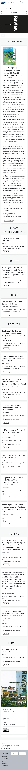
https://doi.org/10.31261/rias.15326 (12, 561)
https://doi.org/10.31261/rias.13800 (12, 444)
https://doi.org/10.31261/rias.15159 (12, 248)
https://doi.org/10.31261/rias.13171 (12, 368)
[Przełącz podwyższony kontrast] (10, 8)
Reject (14, 753)
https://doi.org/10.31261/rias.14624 (12, 494)
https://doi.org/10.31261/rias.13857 (12, 394)
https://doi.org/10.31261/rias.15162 (12, 661)
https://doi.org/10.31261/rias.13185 (12, 466)
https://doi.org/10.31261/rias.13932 (12, 521)
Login (20, 8)
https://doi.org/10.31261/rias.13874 (12, 419)
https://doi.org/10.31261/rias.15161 (12, 282)
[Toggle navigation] (3, 35)
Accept (22, 753)
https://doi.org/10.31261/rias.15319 (12, 600)
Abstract (16, 246)
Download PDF (6, 251)
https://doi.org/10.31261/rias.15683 (12, 311)
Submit (14, 736)
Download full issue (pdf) (9, 220)
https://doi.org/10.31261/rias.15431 (12, 345)
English (14, 12)
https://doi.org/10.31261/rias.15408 (12, 630)
